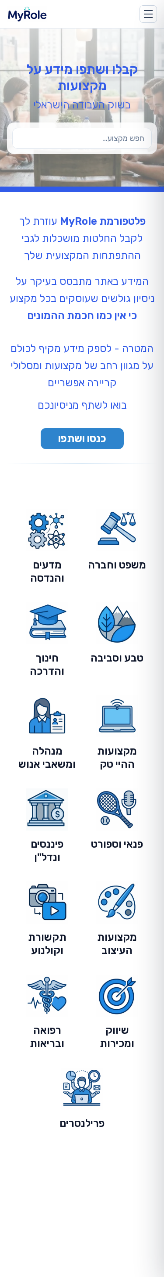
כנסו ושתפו (82, 438)
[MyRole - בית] (35, 14)
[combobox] (82, 138)
